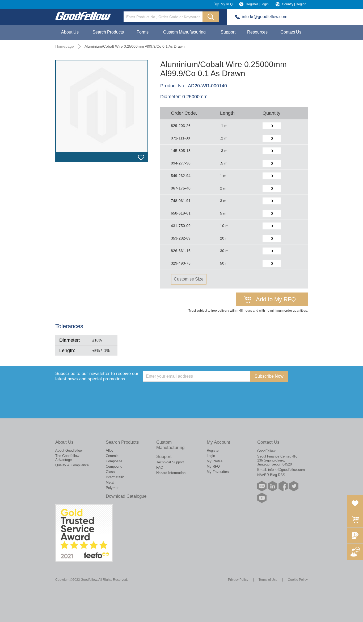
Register (213, 450)
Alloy (109, 450)
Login (211, 456)
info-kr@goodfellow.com (264, 16)
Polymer (112, 488)
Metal (110, 482)
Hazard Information (170, 473)
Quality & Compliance (72, 465)
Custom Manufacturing (184, 32)
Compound (114, 466)
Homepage (64, 46)
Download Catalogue (126, 496)
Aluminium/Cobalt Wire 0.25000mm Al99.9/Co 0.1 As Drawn (135, 46)
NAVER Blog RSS (271, 475)
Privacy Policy (238, 580)
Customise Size (189, 279)
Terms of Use (268, 580)
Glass (110, 472)
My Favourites (218, 472)
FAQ (159, 467)
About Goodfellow (68, 450)
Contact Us (290, 32)
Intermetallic (115, 477)
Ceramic (112, 456)
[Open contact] (355, 552)
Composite (114, 461)
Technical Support (170, 462)
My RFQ (227, 4)
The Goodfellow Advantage (67, 458)
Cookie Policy (298, 580)
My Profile (214, 461)
